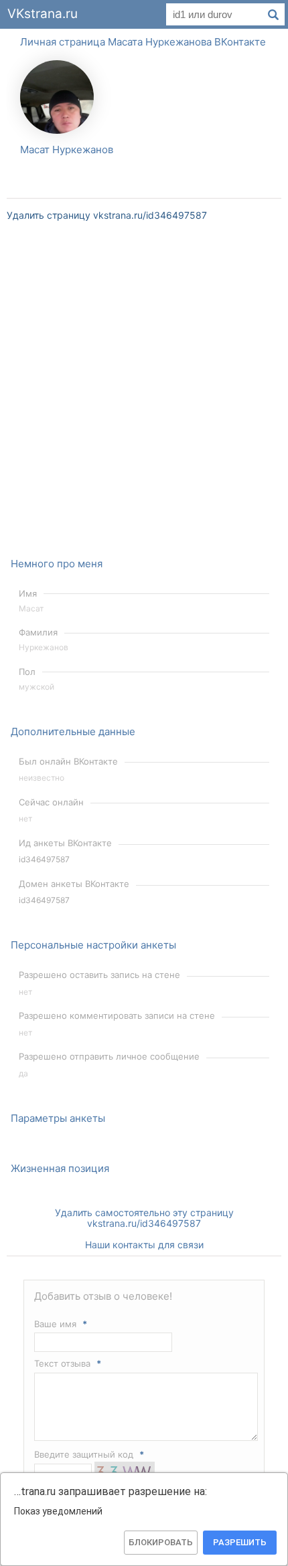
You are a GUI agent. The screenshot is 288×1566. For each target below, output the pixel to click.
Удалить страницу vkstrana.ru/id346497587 (107, 215)
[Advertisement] (144, 398)
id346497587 (44, 859)
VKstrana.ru (42, 13)
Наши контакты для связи (144, 1244)
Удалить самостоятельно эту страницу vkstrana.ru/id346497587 (144, 1218)
